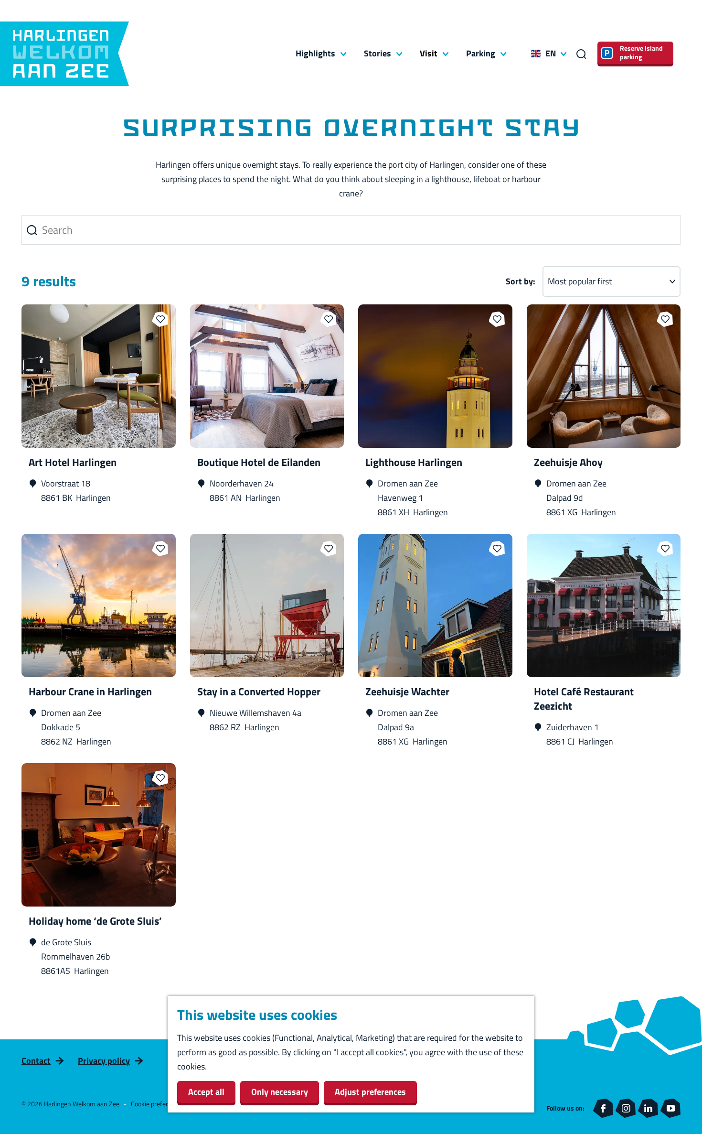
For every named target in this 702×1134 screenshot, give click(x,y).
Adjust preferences (370, 1091)
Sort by (520, 281)
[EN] (536, 53)
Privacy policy (104, 1060)
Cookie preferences (158, 1104)
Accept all (206, 1091)
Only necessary (279, 1091)
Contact (36, 1060)
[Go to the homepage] (64, 54)
